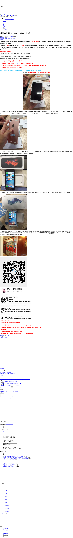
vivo (8, 379)
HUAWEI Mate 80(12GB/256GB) (22, 458)
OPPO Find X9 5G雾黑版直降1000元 (9, 436)
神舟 (17, 379)
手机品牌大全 (3, 373)
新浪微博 (2, 38)
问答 (6, 29)
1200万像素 (4, 113)
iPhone (54, 111)
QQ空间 (5, 38)
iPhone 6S (6, 111)
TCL (10, 379)
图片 (3, 22)
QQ (18, 63)
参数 (3, 23)
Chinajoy (8, 391)
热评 (3, 434)
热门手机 (7, 373)
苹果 (1, 379)
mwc (12, 391)
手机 (47, 45)
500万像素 (17, 234)
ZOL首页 (2, 15)
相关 (3, 432)
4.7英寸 (13, 231)
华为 (5, 379)
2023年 (9, 383)
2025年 (4, 383)
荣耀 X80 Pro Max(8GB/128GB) (21, 457)
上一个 (4, 513)
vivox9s (7, 392)
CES (17, 391)
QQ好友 (8, 38)
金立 (19, 379)
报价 (3, 24)
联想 (15, 379)
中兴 (13, 379)
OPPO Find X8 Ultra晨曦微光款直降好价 (9, 437)
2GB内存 (28, 113)
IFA (10, 391)
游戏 (3, 385)
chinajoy (4, 392)
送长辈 (7, 385)
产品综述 (4, 21)
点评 (3, 25)
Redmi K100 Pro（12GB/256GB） (9, 465)
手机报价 (2, 375)
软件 (3, 30)
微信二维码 (12, 38)
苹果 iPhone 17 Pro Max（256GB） (9, 464)
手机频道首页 (9, 372)
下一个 (1, 513)
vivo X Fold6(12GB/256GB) (19, 456)
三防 (19, 385)
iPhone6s (6, 231)
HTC (29, 379)
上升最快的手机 (12, 373)
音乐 (17, 385)
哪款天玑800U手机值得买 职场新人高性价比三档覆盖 (12, 448)
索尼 (27, 379)
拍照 (1, 385)
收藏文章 (2, 37)
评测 (3, 27)
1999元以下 (2, 381)
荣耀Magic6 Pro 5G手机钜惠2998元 (8, 441)
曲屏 (9, 385)
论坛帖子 (4, 26)
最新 (3, 431)
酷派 (12, 379)
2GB (67, 231)
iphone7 (10, 392)
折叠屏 (11, 385)
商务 (15, 385)
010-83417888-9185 (9, 424)
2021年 (14, 383)
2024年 (7, 383)
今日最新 (2, 368)
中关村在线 (11, 36)
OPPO (7, 379)
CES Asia (14, 391)
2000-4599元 (7, 381)
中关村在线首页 (3, 372)
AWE (6, 391)
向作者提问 (2, 335)
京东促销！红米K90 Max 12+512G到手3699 (10, 443)
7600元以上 (16, 381)
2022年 (12, 383)
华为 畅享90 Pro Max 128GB (8, 462)
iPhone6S (20, 45)
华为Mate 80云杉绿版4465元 (7, 444)
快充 (5, 385)
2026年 (1, 383)
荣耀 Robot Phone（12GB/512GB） (9, 466)
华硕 (22, 379)
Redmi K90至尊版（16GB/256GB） (9, 460)
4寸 (47, 111)
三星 (3, 379)
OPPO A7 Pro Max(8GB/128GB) (9, 459)
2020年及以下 (18, 383)
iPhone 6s (25, 72)
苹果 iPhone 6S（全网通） (9, 19)
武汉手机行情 (11, 15)
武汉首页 (6, 15)
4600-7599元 (11, 381)
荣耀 (20, 379)
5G (12, 385)
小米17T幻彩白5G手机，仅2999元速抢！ (9, 447)
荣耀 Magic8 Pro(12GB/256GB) (8, 463)
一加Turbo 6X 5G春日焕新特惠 (8, 440)
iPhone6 (5, 45)
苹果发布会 (2, 391)
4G (14, 385)
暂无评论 (2, 39)
